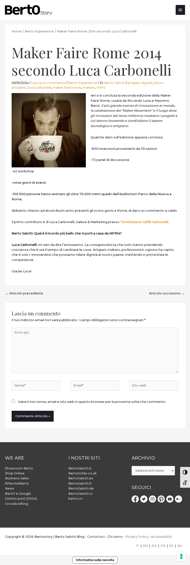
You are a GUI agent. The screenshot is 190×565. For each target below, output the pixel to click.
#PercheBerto (17, 483)
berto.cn (75, 498)
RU (179, 546)
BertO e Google (18, 493)
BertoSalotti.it (80, 468)
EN (145, 546)
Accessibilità (161, 537)
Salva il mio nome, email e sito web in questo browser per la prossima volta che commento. (92, 402)
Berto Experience (82, 83)
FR (163, 546)
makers (89, 87)
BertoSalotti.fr (80, 483)
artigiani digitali (139, 83)
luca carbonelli (39, 87)
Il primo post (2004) (21, 498)
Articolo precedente (24, 293)
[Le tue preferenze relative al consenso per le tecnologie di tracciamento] (181, 556)
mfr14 (100, 87)
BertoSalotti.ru (80, 493)
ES (171, 546)
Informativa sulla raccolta (95, 560)
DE (154, 546)
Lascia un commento (48, 83)
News (9, 488)
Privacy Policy (137, 537)
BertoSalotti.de (81, 488)
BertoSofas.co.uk (82, 473)
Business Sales (17, 478)
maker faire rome (67, 87)
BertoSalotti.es (80, 478)
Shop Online (14, 473)
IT (137, 546)
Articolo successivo (167, 293)
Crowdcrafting (16, 504)
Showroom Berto (19, 468)
